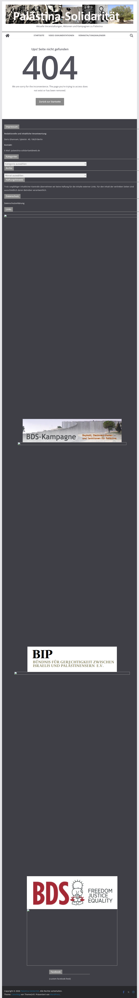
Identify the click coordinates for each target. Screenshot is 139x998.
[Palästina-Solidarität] (7, 35)
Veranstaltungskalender (91, 35)
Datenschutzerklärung (14, 203)
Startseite (39, 35)
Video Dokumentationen (61, 35)
